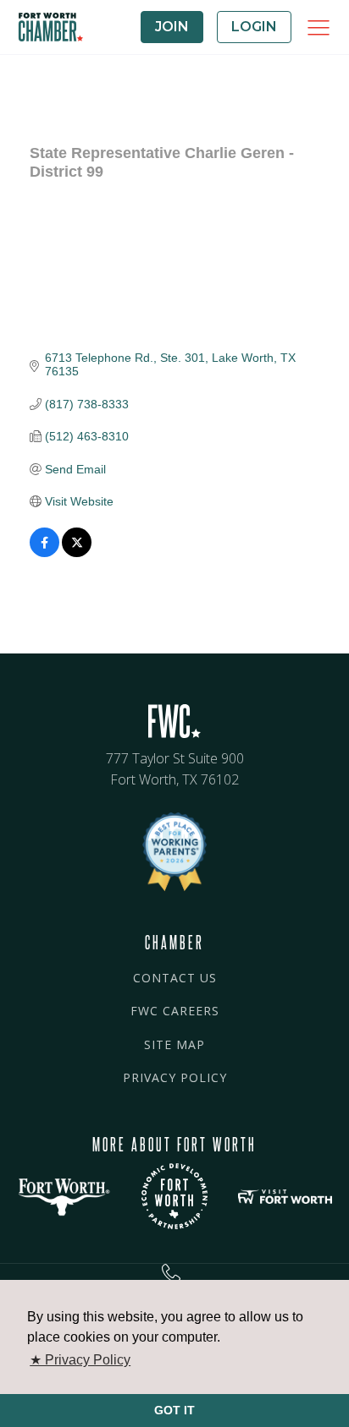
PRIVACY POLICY (175, 1077)
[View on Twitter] (76, 553)
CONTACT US (175, 977)
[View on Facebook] (44, 553)
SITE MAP (174, 1044)
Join (172, 27)
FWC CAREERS (174, 1010)
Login (254, 27)
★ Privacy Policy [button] (80, 1360)
